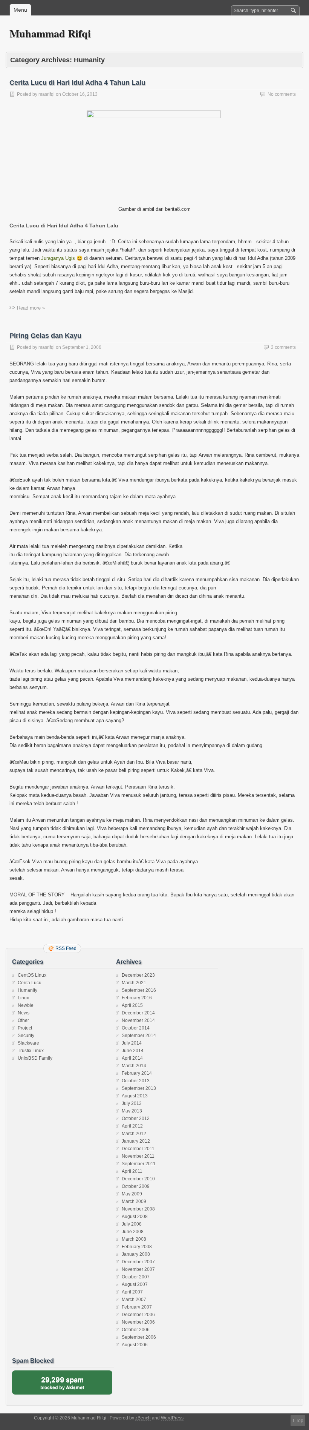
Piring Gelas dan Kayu (45, 335)
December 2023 (138, 975)
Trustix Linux (31, 1050)
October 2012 (136, 1118)
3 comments (283, 347)
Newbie (26, 1005)
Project (25, 1028)
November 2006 (138, 1322)
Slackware (28, 1043)
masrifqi (46, 94)
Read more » (31, 308)
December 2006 (138, 1314)
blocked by (69, 1385)
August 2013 (135, 1096)
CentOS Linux (32, 975)
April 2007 (132, 1292)
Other (23, 1020)
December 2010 (138, 1178)
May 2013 (132, 1111)
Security (26, 1035)
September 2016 (139, 990)
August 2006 (135, 1344)
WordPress (172, 1418)
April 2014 (132, 1058)
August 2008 (135, 1216)
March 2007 (134, 1299)
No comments (282, 94)
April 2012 (132, 1126)
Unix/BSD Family (35, 1058)
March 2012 (134, 1133)
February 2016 (137, 997)
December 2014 (138, 1013)
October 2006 (136, 1329)
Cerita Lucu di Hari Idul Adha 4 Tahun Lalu (77, 82)
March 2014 (134, 1065)
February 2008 (137, 1246)
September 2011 (139, 1163)
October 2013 (136, 1080)
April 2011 (132, 1171)
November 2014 (138, 1020)
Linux (23, 997)
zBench (143, 1418)
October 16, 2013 (80, 94)
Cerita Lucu (29, 982)
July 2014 (132, 1043)
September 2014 (139, 1035)
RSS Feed (65, 948)
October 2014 (136, 1028)
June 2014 (133, 1050)
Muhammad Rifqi (50, 33)
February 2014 (137, 1073)
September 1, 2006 (81, 347)
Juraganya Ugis (58, 258)
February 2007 (137, 1307)
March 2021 (134, 982)
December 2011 (138, 1148)
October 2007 (136, 1277)
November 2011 (138, 1156)
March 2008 (134, 1239)
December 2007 (138, 1261)
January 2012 (136, 1141)
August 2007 (135, 1284)
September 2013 (139, 1088)
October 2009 (136, 1186)
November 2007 (138, 1269)
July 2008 (132, 1224)
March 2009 (134, 1201)
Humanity (27, 990)
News (23, 1013)
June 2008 (133, 1231)
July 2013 (132, 1103)
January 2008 (136, 1254)
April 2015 (132, 1005)
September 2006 (139, 1337)
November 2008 (138, 1209)
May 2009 (132, 1194)
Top (299, 1420)
